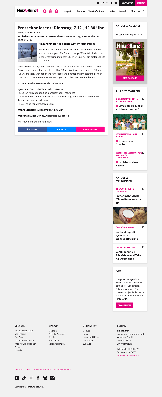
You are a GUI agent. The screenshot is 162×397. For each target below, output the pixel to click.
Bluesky (116, 3)
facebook (111, 3)
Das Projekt (20, 334)
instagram (107, 3)
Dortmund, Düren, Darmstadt (125, 190)
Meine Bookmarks (56, 11)
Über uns (80, 11)
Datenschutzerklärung (42, 369)
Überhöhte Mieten (125, 227)
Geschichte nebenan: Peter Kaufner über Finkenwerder (129, 155)
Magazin (68, 11)
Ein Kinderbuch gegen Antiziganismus (127, 100)
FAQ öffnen (124, 305)
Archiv (52, 337)
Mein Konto (44, 11)
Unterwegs (88, 340)
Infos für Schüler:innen (25, 343)
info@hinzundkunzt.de (128, 355)
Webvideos (54, 340)
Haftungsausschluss (62, 369)
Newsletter (127, 3)
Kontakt (123, 11)
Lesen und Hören (91, 337)
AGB (28, 369)
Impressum (19, 369)
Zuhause (87, 343)
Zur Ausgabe (130, 78)
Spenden (141, 3)
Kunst (85, 334)
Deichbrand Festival (126, 247)
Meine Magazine (50, 11)
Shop (133, 11)
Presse (18, 347)
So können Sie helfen (24, 340)
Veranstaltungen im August (126, 135)
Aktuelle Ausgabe (57, 334)
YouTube (98, 3)
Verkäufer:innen (96, 11)
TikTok (102, 3)
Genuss (86, 330)
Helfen (112, 11)
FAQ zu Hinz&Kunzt (24, 330)
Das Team (19, 337)
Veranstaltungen (57, 343)
